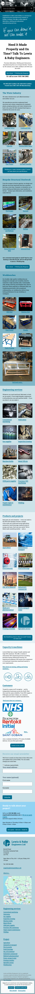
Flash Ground (9, 330)
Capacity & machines (12, 647)
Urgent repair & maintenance (8, 504)
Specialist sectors (24, 629)
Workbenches (9, 275)
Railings (25, 229)
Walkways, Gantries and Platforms (9, 230)
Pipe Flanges (9, 164)
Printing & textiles (9, 629)
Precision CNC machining (23, 482)
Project (6, 939)
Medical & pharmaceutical (8, 609)
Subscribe (7, 797)
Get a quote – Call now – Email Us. (17, 829)
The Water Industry (12, 93)
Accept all (11, 987)
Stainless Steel (25, 312)
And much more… (17, 382)
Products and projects (13, 516)
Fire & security (8, 568)
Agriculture (7, 548)
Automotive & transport (22, 548)
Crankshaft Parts (26, 128)
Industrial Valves (9, 128)
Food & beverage (23, 568)
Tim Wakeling (7, 980)
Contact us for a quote (17, 745)
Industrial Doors (25, 249)
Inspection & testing (25, 441)
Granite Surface (25, 348)
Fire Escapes (9, 211)
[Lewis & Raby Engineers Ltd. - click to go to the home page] (8, 3)
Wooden (25, 330)
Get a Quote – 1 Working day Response (17, 73)
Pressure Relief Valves (25, 146)
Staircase (25, 211)
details (13, 990)
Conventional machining (7, 421)
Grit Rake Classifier (25, 164)
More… (26, 732)
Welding (21, 503)
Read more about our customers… (12, 700)
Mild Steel (9, 312)
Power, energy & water (23, 609)
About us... (6, 873)
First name (6, 780)
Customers (8, 685)
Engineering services (12, 389)
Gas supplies (7, 441)
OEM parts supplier (9, 481)
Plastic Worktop (9, 348)
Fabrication (22, 420)
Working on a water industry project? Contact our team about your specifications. (18, 170)
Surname (6, 788)
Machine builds (8, 461)
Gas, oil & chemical (9, 587)
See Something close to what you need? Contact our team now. (17, 637)
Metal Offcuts (23, 461)
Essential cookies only (20, 987)
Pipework (9, 146)
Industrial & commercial (22, 588)
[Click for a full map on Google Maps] (17, 890)
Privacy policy (21, 990)
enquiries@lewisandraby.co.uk (12, 868)
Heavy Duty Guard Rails (9, 250)
